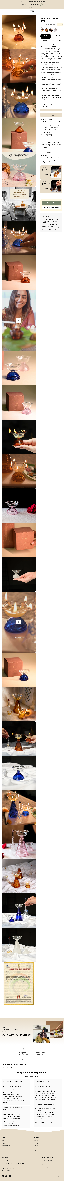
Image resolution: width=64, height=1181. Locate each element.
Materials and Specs (46, 119)
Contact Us (37, 1143)
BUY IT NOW (57, 35)
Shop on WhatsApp (53, 203)
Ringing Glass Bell (46, 184)
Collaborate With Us (39, 1153)
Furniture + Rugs (6, 1148)
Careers (36, 1145)
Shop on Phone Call (53, 207)
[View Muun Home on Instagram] (3, 1176)
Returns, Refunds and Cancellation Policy (13, 1163)
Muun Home (51, 1176)
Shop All (4, 1141)
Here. (51, 223)
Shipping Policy (6, 1166)
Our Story (36, 1141)
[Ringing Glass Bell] (56, 186)
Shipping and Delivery (46, 139)
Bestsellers (5, 1150)
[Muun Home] (32, 11)
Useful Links (5, 1157)
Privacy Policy (5, 1161)
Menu (3, 1137)
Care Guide (43, 155)
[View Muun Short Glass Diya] (19, 320)
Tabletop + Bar (6, 1145)
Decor (3, 1143)
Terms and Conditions (8, 1168)
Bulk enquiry (37, 1150)
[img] (60, 24)
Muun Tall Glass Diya (45, 170)
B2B (35, 1148)
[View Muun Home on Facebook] (6, 1176)
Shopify (60, 1176)
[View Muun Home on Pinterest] (10, 1176)
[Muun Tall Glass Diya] (56, 172)
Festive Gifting (6, 1171)
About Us (36, 1137)
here (44, 40)
